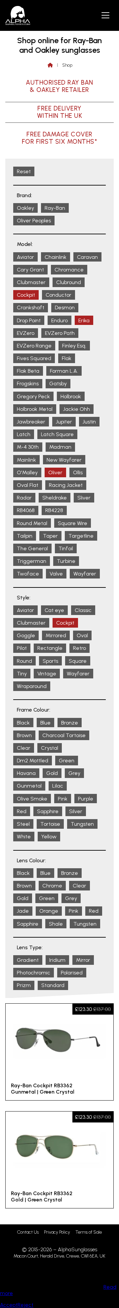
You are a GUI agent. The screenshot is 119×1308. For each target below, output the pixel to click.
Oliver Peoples (34, 220)
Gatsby (58, 383)
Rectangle (49, 648)
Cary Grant (30, 270)
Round (24, 661)
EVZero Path (60, 333)
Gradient (28, 960)
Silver (75, 811)
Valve (56, 574)
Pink (62, 799)
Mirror (83, 960)
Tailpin (24, 536)
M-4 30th (28, 447)
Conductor (58, 295)
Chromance (69, 270)
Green (66, 760)
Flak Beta (28, 371)
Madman (60, 447)
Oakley (25, 208)
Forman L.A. (64, 371)
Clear (23, 748)
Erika (84, 320)
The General (32, 548)
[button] (105, 15)
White (24, 836)
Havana (26, 773)
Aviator (25, 257)
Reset (24, 171)
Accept (9, 1305)
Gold (52, 773)
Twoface (28, 574)
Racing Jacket (66, 485)
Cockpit (26, 295)
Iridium (57, 960)
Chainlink (55, 257)
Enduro (59, 320)
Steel (23, 824)
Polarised (72, 972)
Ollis (78, 472)
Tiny (22, 673)
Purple (85, 799)
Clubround (68, 282)
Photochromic (33, 972)
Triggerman (31, 561)
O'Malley (27, 472)
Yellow (49, 836)
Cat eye (54, 610)
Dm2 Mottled (32, 760)
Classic (83, 610)
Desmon (65, 307)
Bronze (69, 723)
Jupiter (64, 422)
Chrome (52, 886)
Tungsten (82, 824)
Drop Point (29, 320)
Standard (52, 985)
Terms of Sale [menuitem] (88, 1232)
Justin (89, 422)
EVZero (25, 333)
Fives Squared (34, 358)
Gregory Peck (33, 396)
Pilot (22, 648)
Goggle (26, 635)
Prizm (24, 985)
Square (78, 661)
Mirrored (56, 635)
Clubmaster (31, 282)
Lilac (57, 786)
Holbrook (70, 396)
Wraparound (32, 686)
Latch (23, 434)
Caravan (87, 257)
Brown (24, 735)
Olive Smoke (32, 799)
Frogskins (28, 383)
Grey (74, 773)
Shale (56, 924)
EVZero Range (34, 346)
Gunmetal (29, 786)
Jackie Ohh (76, 409)
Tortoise (50, 824)
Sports (50, 661)
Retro (79, 648)
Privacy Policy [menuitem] (57, 1232)
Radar (24, 498)
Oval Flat (27, 485)
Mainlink (26, 460)
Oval (82, 635)
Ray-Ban (55, 208)
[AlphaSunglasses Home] (17, 15)
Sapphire (48, 811)
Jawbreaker (31, 422)
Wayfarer (84, 574)
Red (21, 811)
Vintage (46, 673)
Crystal (49, 748)
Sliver (84, 498)
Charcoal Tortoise (64, 735)
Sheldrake (54, 498)
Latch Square (57, 434)
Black (23, 723)
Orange (48, 911)
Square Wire (72, 523)
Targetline (81, 536)
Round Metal (32, 523)
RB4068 (26, 510)
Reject (25, 1305)
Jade (23, 911)
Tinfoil (66, 548)
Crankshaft (30, 307)
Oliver (55, 472)
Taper (50, 536)
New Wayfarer (64, 460)
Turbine (66, 561)
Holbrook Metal (35, 409)
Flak (66, 358)
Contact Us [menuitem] (28, 1232)
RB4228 (54, 510)
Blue (45, 723)
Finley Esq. (74, 346)
